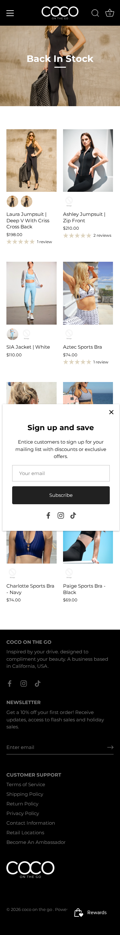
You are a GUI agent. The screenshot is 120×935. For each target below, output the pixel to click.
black (26, 201)
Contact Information (30, 823)
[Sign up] (110, 747)
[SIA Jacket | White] (31, 293)
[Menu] (10, 13)
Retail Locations (25, 832)
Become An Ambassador (36, 842)
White (12, 334)
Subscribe (61, 495)
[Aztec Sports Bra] (88, 293)
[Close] (111, 412)
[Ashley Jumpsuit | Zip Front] (88, 160)
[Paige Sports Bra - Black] (88, 532)
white (26, 334)
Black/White (69, 334)
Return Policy (22, 804)
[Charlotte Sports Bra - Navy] (31, 532)
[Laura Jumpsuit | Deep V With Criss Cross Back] (31, 160)
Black (12, 201)
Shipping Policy (24, 794)
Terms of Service (25, 784)
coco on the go (37, 909)
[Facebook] (48, 515)
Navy (12, 573)
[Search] (95, 14)
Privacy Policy (22, 813)
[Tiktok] (73, 515)
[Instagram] (61, 515)
